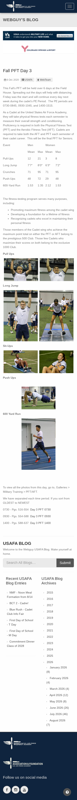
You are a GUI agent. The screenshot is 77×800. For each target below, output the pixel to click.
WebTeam (45, 79)
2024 (50, 649)
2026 (50, 662)
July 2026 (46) (59, 714)
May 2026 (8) (58, 701)
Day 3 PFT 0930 (40, 516)
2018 (50, 611)
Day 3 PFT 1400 (40, 523)
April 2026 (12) (59, 695)
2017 (50, 605)
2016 (50, 598)
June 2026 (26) (59, 707)
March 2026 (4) (59, 688)
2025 (50, 655)
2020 (50, 624)
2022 (50, 636)
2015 (50, 592)
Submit (65, 563)
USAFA (28, 79)
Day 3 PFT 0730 (40, 509)
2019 (50, 617)
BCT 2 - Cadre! (18, 603)
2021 (50, 630)
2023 (50, 643)
